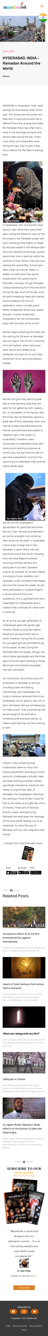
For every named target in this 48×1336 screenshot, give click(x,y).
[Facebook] (13, 1311)
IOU (35, 1275)
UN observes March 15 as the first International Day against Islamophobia (21, 937)
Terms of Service (20, 1325)
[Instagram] (24, 1311)
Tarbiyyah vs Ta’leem (14, 1079)
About (24, 1329)
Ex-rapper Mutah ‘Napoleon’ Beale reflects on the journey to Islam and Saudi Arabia (22, 1128)
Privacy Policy (36, 1325)
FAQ (8, 1325)
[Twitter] (34, 1311)
